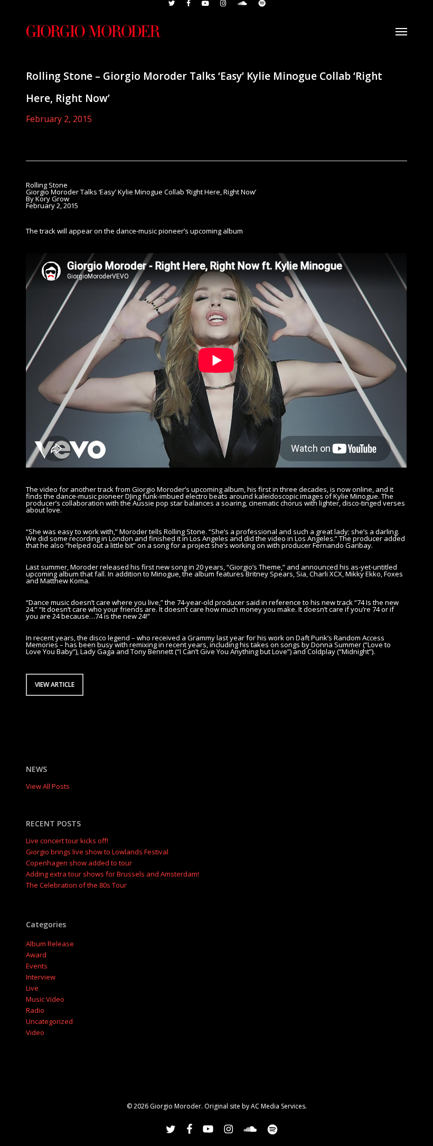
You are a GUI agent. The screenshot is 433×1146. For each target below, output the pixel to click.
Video (35, 1032)
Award (36, 955)
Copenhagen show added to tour (79, 863)
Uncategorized (49, 1021)
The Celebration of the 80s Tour (76, 885)
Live (32, 988)
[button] (401, 31)
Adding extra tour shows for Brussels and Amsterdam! (112, 874)
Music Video (45, 999)
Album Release (50, 943)
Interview (40, 977)
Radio (35, 1010)
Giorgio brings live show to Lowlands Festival (97, 852)
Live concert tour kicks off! (67, 840)
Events (37, 966)
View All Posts (48, 786)
